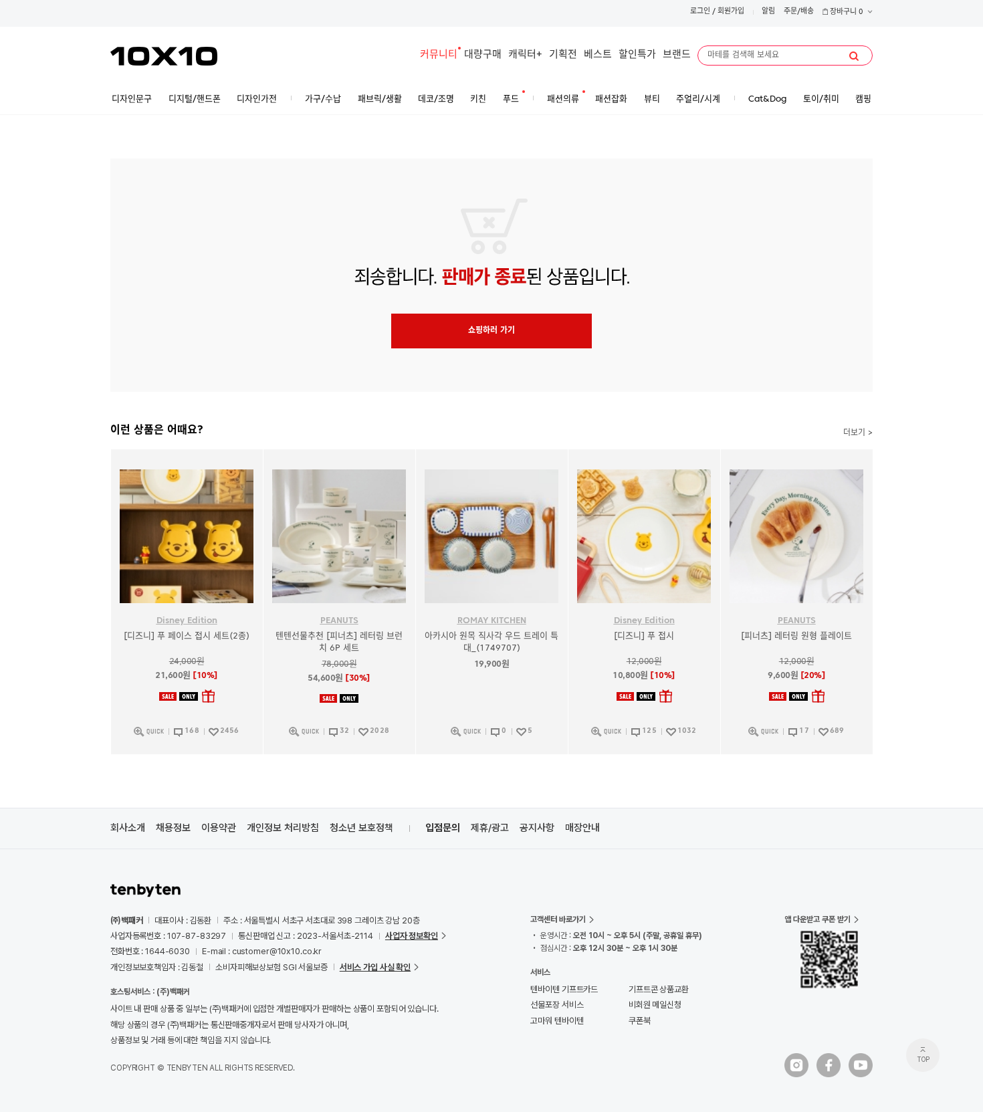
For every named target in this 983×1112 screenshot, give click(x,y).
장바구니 (845, 12)
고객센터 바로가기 (558, 919)
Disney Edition (186, 621)
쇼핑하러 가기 (491, 331)
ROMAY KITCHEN (491, 621)
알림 (768, 11)
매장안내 (582, 828)
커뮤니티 (438, 55)
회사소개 (127, 828)
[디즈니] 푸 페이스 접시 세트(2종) (186, 636)
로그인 (700, 11)
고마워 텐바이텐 (556, 1021)
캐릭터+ (525, 55)
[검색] (854, 56)
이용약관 (218, 828)
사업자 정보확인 (411, 936)
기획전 (563, 55)
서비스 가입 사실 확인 (375, 967)
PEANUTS (339, 621)
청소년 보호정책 (361, 828)
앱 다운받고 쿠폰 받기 (817, 919)
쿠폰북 (640, 1021)
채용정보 (173, 828)
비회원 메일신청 (655, 1005)
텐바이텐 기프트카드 (564, 989)
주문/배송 (799, 11)
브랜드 (677, 55)
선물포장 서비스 (556, 1005)
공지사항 (537, 828)
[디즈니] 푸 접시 (644, 636)
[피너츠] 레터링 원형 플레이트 (796, 636)
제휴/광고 (490, 828)
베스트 (598, 55)
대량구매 (483, 55)
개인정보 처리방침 (283, 828)
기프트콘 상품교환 (659, 989)
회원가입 (731, 11)
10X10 (163, 56)
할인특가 (637, 55)
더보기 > (858, 433)
